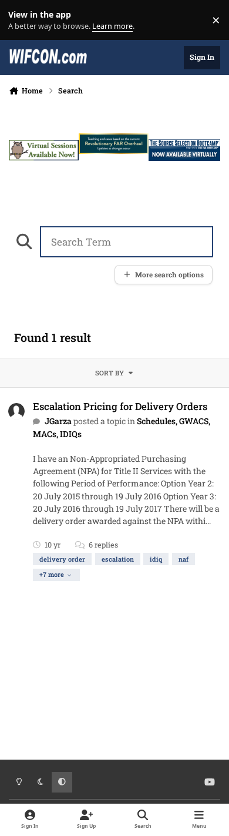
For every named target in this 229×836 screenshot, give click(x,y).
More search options (169, 274)
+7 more (51, 574)
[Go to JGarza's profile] (16, 411)
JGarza (58, 421)
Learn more (22, 20)
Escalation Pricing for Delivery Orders (120, 406)
